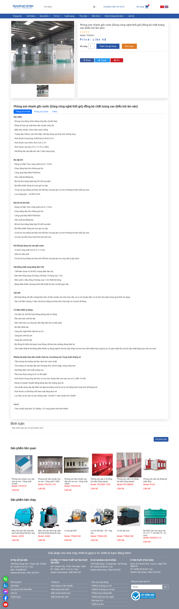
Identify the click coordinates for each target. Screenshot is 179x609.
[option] (42, 52)
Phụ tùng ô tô (97, 600)
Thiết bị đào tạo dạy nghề (102, 597)
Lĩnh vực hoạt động (99, 582)
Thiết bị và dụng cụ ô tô (101, 586)
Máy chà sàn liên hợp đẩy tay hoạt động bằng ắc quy (23, 532)
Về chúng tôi (16, 582)
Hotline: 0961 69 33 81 (115, 7)
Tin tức (56, 16)
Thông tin (55, 582)
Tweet (103, 60)
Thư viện (83, 16)
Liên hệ (131, 16)
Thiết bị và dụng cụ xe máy (103, 589)
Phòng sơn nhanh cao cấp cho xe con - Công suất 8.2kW (23, 481)
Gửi (165, 587)
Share (88, 60)
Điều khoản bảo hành (60, 589)
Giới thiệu (31, 16)
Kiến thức (96, 16)
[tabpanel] (89, 265)
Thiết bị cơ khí (97, 604)
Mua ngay (129, 46)
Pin (117, 60)
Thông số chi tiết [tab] (23, 111)
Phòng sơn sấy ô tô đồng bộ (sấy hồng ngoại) (101, 480)
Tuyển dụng (69, 16)
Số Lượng (83, 46)
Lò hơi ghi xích (123, 531)
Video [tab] (54, 111)
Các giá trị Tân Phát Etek (21, 589)
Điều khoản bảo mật (59, 597)
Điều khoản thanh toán (61, 593)
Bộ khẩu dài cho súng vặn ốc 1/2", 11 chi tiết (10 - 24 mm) (154, 533)
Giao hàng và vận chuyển (62, 586)
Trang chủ (17, 16)
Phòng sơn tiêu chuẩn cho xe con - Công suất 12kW (49, 480)
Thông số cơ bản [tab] (41, 111)
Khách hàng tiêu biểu (114, 16)
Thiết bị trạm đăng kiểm (101, 593)
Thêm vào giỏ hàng (108, 46)
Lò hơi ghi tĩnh (70, 531)
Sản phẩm (44, 16)
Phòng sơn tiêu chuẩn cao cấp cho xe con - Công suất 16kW (76, 481)
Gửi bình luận (161, 439)
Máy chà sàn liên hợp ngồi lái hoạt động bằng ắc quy (49, 532)
